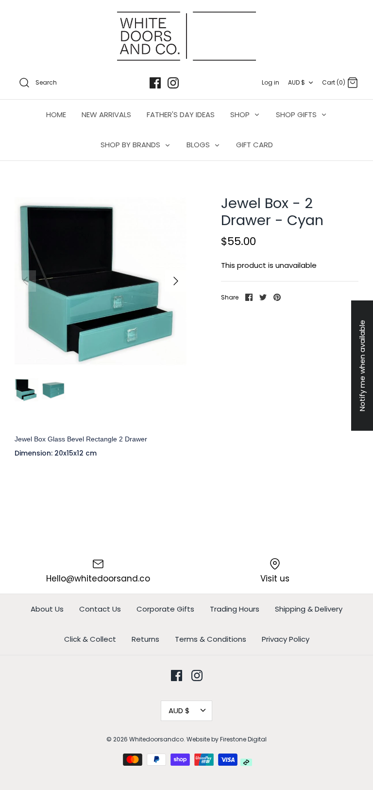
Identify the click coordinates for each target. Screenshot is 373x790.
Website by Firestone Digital (226, 739)
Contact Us (100, 609)
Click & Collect (90, 639)
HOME (56, 114)
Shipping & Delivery (308, 609)
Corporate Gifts (165, 609)
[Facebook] (155, 82)
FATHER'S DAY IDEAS (181, 114)
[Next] (175, 281)
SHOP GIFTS (297, 114)
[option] (100, 281)
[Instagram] (173, 82)
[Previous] (25, 281)
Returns (145, 639)
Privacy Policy (285, 639)
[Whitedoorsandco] (186, 36)
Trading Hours (234, 609)
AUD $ (296, 82)
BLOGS (199, 145)
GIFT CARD (254, 145)
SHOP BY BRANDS (131, 145)
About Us (47, 609)
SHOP (241, 114)
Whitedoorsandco (156, 739)
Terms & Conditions (210, 639)
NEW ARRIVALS (106, 114)
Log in (270, 82)
